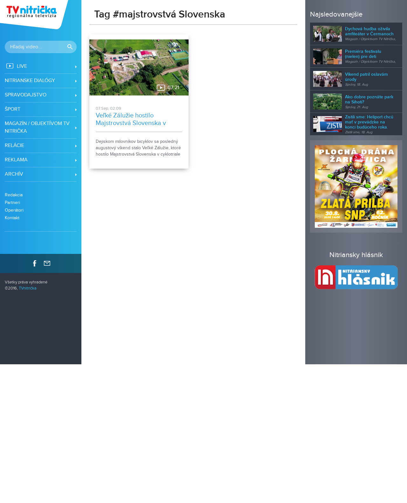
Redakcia (14, 195)
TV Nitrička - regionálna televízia (35, 14)
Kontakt (12, 217)
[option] (356, 186)
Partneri (12, 202)
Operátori (14, 210)
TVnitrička (28, 288)
